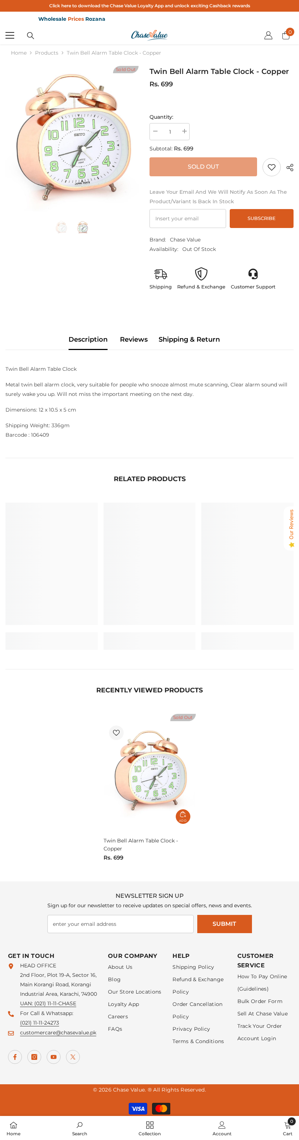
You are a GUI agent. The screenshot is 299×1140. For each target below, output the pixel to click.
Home (19, 53)
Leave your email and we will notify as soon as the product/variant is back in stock (218, 197)
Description (88, 339)
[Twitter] (73, 1057)
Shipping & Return (189, 339)
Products (46, 53)
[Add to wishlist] (116, 733)
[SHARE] (287, 167)
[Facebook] (15, 1057)
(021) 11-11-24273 (39, 1022)
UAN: (27, 1003)
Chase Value (185, 239)
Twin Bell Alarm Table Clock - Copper (141, 844)
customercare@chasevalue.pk (58, 1032)
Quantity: (161, 117)
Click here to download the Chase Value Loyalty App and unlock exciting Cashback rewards (149, 5)
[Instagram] (34, 1057)
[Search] (30, 35)
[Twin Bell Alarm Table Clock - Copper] (150, 771)
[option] (72, 139)
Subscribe (262, 218)
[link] (272, 167)
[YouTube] (54, 1057)
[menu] (9, 35)
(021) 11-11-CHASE (55, 1003)
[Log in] (268, 35)
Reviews (134, 339)
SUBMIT (224, 923)
